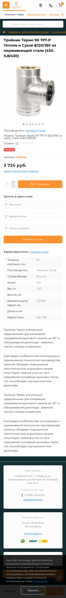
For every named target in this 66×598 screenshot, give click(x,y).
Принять (33, 590)
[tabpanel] (33, 89)
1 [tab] (23, 124)
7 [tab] (42, 124)
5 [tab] (36, 124)
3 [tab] (30, 124)
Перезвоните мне (33, 499)
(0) (17, 143)
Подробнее (41, 581)
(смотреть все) (39, 251)
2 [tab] (27, 124)
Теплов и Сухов (36, 130)
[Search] (6, 24)
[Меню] (6, 5)
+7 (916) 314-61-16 (34, 495)
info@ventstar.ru (33, 533)
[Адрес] (40, 5)
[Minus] (13, 186)
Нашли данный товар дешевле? (21, 171)
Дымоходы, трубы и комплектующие (28, 32)
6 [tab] (39, 124)
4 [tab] (33, 124)
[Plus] (13, 182)
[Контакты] (51, 5)
